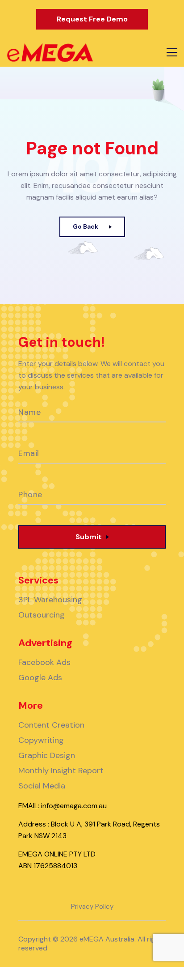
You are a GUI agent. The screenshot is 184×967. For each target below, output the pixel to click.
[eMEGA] (50, 52)
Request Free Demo (92, 19)
